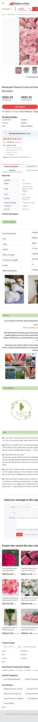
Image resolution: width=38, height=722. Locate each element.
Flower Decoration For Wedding (13, 698)
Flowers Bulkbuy (9, 703)
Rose (3, 651)
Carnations (23, 651)
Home (3, 14)
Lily (3, 654)
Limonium (23, 658)
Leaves (4, 658)
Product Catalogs (30, 647)
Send (19, 534)
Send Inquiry (20, 107)
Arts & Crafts (11, 14)
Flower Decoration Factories (12, 694)
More (4, 707)
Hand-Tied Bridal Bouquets (12, 679)
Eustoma (23, 654)
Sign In (5, 157)
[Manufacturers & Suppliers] (19, 3)
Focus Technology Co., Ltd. (25, 714)
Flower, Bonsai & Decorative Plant (26, 14)
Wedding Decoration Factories (13, 689)
